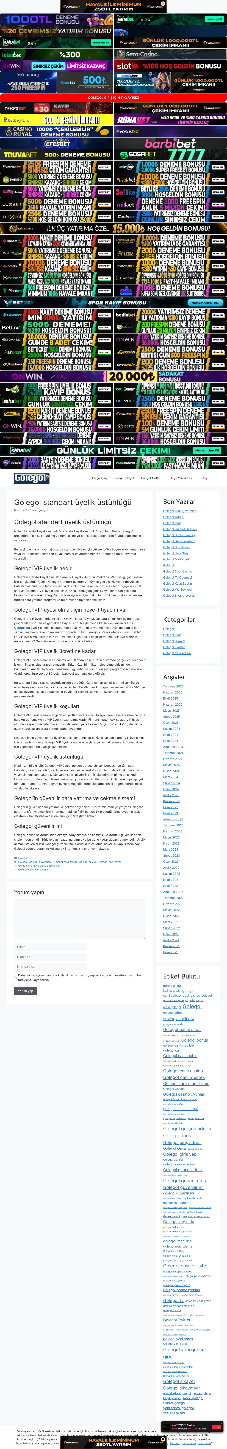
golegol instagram (176, 1203)
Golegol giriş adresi (182, 1142)
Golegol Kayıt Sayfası (178, 583)
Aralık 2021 (171, 940)
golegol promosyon (176, 1285)
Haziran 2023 (172, 831)
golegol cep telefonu (174, 1118)
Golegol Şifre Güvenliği (179, 535)
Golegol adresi (178, 1018)
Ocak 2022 (171, 934)
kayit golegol (172, 1398)
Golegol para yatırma (197, 1276)
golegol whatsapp (200, 1329)
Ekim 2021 (170, 952)
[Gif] (113, 228)
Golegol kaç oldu (178, 1221)
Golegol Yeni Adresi (180, 478)
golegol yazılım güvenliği (174, 1334)
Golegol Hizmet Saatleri (180, 529)
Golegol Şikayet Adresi (179, 595)
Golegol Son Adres (176, 547)
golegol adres (172, 1012)
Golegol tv (173, 1300)
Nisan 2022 (171, 916)
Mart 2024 (170, 777)
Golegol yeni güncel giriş (184, 1353)
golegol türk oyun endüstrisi (175, 1330)
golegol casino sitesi (180, 1108)
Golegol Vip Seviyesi (177, 589)
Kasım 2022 (171, 873)
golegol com (196, 1118)
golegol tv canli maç (198, 1301)
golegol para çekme (174, 1280)
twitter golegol (174, 1403)
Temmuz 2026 (173, 686)
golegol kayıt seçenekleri (196, 1216)
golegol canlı (172, 1050)
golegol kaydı (194, 1212)
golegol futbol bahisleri (173, 1123)
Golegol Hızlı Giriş (175, 553)
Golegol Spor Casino (177, 571)
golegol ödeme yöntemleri (178, 1366)
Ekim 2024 (170, 734)
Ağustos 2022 (173, 892)
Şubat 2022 (171, 928)
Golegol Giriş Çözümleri (179, 511)
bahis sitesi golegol (179, 990)
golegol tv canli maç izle (178, 1306)
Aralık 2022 (171, 867)
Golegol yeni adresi (175, 1343)
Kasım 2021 (171, 946)
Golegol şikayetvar (110, 861)
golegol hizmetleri (194, 1198)
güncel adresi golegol (177, 1393)
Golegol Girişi (174, 1148)
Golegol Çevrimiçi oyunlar (33, 869)
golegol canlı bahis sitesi (177, 1065)
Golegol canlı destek (184, 1077)
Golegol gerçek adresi (187, 1128)
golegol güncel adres (179, 1164)
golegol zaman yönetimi (173, 1362)
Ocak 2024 (171, 789)
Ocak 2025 (171, 722)
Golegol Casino (174, 1089)
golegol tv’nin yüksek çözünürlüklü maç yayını (183, 1315)
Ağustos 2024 (173, 747)
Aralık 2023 (171, 795)
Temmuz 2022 (173, 898)
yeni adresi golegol (178, 1408)
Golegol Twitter (150, 478)
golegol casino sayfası (173, 1104)
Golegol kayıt (171, 1216)
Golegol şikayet (88, 861)
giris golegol (196, 1000)
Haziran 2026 (172, 692)
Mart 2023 (170, 849)
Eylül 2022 (170, 886)
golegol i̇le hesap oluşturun (175, 1207)
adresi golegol (173, 986)
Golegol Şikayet (124, 478)
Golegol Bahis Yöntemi (179, 541)
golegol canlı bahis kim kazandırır (178, 1061)
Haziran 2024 (172, 759)
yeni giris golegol (174, 1413)
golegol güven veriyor (173, 1198)
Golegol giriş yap (179, 1154)
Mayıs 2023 (171, 837)
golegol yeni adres (178, 1339)
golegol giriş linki (195, 1149)
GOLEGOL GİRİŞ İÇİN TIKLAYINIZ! (113, 98)
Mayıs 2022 (171, 910)
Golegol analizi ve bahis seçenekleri (39, 865)
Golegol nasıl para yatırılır (177, 1271)
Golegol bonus (194, 1040)
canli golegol (172, 995)
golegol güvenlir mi (178, 1193)
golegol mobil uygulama (176, 1255)
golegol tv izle (172, 1310)
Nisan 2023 (171, 843)
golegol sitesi (170, 1295)
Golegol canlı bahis (180, 1055)
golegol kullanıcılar (173, 1227)
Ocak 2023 (171, 861)
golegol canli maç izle (178, 1045)
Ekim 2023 (170, 807)
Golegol (204, 478)
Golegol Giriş (99, 478)
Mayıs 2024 (171, 765)
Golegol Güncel (173, 1159)
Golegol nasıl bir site (65, 861)
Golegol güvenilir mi (40, 861)
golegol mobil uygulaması (177, 1260)
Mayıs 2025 (171, 710)
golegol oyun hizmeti (172, 1276)
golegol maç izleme (177, 1246)
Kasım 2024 (171, 728)
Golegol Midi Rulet (176, 559)
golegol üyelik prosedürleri (175, 1371)
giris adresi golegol (175, 1000)
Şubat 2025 (171, 716)
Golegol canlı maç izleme (186, 1083)
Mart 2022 (170, 922)
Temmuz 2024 (173, 753)
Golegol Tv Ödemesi (177, 577)
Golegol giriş (177, 1136)
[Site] (56, 167)
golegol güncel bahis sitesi (175, 1175)
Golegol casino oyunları (184, 1094)
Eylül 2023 (170, 813)
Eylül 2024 (170, 741)
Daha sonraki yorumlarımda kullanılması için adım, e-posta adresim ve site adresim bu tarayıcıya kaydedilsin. (79, 978)
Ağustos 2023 (173, 819)
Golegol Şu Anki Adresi (176, 1376)
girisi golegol (172, 1007)
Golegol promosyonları (181, 1290)
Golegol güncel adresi (183, 1169)
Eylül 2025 (170, 698)
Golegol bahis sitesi (182, 1029)
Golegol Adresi (173, 517)
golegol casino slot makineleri (176, 1114)
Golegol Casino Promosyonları (180, 1099)
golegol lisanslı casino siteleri (176, 1236)
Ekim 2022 (170, 879)
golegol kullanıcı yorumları (177, 1231)
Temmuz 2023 (173, 825)
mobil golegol (193, 1398)
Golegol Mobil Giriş (173, 1251)
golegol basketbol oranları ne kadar (179, 1035)
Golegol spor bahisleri (192, 1295)
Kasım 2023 (171, 801)
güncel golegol (202, 1393)
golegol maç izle (177, 1241)
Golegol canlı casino (183, 1070)
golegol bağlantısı (171, 1041)
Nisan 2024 (171, 771)
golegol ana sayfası (174, 1024)
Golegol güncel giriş (184, 1180)
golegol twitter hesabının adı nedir (178, 1325)
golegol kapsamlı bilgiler (174, 1212)
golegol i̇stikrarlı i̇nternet (200, 1207)
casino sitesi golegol (197, 995)
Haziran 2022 (172, 904)
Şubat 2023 (171, 855)
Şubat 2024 (171, 783)
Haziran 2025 (172, 704)
